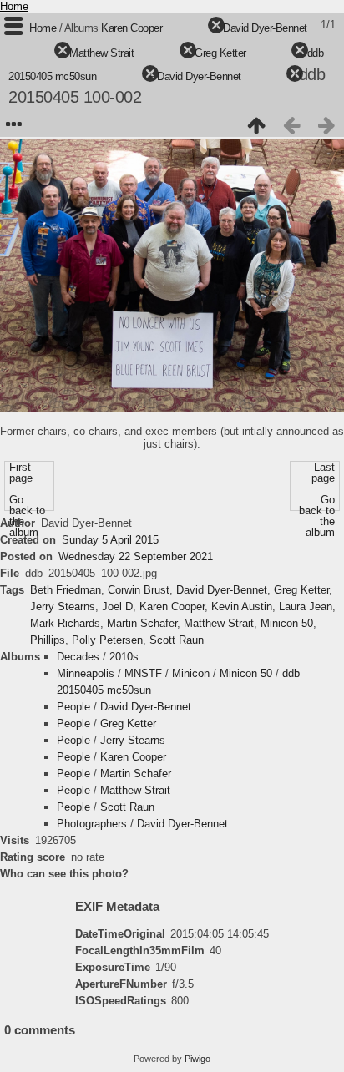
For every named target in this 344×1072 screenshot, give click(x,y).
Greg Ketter (220, 53)
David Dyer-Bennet (265, 28)
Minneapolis (85, 673)
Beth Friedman (65, 590)
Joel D (117, 606)
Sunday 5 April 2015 (110, 539)
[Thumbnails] (256, 125)
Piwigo (197, 1059)
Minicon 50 (287, 623)
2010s (124, 656)
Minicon (191, 673)
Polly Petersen (107, 640)
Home (14, 6)
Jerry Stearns (62, 606)
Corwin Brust (138, 590)
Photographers (92, 823)
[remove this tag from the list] (186, 28)
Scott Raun (176, 640)
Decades (78, 656)
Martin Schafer (142, 623)
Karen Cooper (131, 28)
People (73, 706)
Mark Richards (65, 623)
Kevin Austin (241, 606)
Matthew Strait (101, 53)
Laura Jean (305, 606)
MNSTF (143, 673)
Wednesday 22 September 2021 (135, 556)
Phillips (47, 640)
